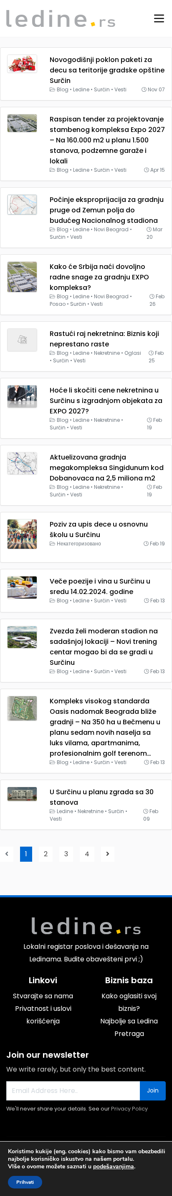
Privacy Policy (129, 1108)
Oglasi (132, 352)
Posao (58, 303)
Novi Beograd (111, 229)
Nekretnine (107, 352)
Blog (62, 89)
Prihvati (25, 1182)
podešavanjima (113, 1166)
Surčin (102, 89)
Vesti (120, 89)
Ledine (81, 89)
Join (153, 1090)
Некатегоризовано (79, 543)
